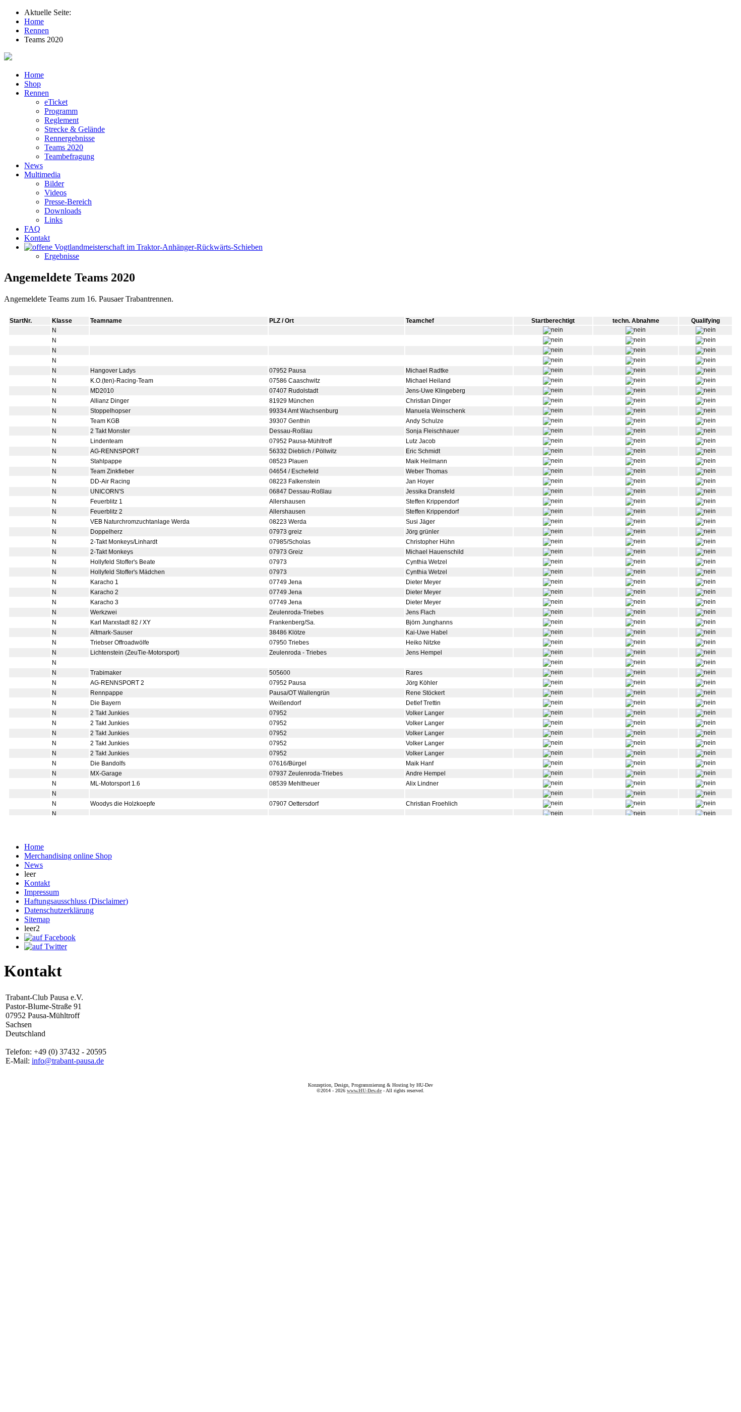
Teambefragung (69, 156)
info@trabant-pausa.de (68, 1060)
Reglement (61, 120)
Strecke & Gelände (74, 129)
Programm (61, 111)
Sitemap (37, 919)
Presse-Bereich (68, 201)
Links (53, 220)
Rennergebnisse (69, 138)
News (33, 165)
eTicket (56, 102)
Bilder (54, 183)
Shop (32, 84)
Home (34, 74)
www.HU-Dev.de (364, 1090)
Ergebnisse (61, 256)
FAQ (32, 229)
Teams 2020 (63, 147)
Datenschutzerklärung (59, 910)
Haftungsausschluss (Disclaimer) (76, 901)
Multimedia (42, 174)
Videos (55, 192)
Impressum (41, 892)
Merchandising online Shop (68, 856)
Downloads (62, 210)
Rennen (36, 93)
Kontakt (37, 238)
